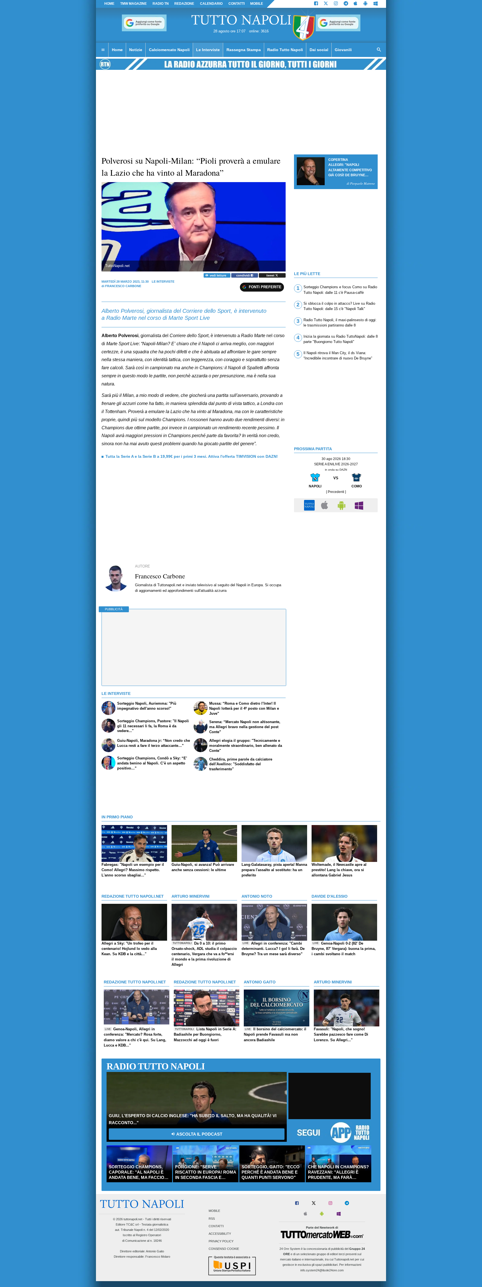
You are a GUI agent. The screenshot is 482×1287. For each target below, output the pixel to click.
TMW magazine (133, 3)
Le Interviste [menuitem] (208, 49)
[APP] (310, 505)
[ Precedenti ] (336, 492)
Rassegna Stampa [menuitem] (243, 49)
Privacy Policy (221, 1241)
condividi (243, 275)
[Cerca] (379, 50)
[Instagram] (335, 4)
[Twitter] (326, 4)
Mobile (214, 1211)
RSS (212, 1218)
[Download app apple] (355, 4)
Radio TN (161, 3)
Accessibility (220, 1233)
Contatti (216, 1226)
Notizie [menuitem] (135, 49)
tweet (270, 275)
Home (109, 3)
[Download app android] (365, 4)
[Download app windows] (375, 4)
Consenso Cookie (224, 1249)
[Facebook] (316, 4)
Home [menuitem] (117, 49)
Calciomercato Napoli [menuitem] (169, 49)
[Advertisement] (336, 554)
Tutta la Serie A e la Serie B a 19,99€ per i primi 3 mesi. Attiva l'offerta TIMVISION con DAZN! (191, 456)
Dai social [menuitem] (319, 49)
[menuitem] (103, 50)
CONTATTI (236, 3)
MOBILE (256, 3)
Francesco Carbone (123, 286)
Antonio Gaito (155, 1251)
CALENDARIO (211, 3)
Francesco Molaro (157, 1256)
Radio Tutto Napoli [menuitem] (285, 49)
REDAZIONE (184, 3)
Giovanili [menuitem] (343, 49)
